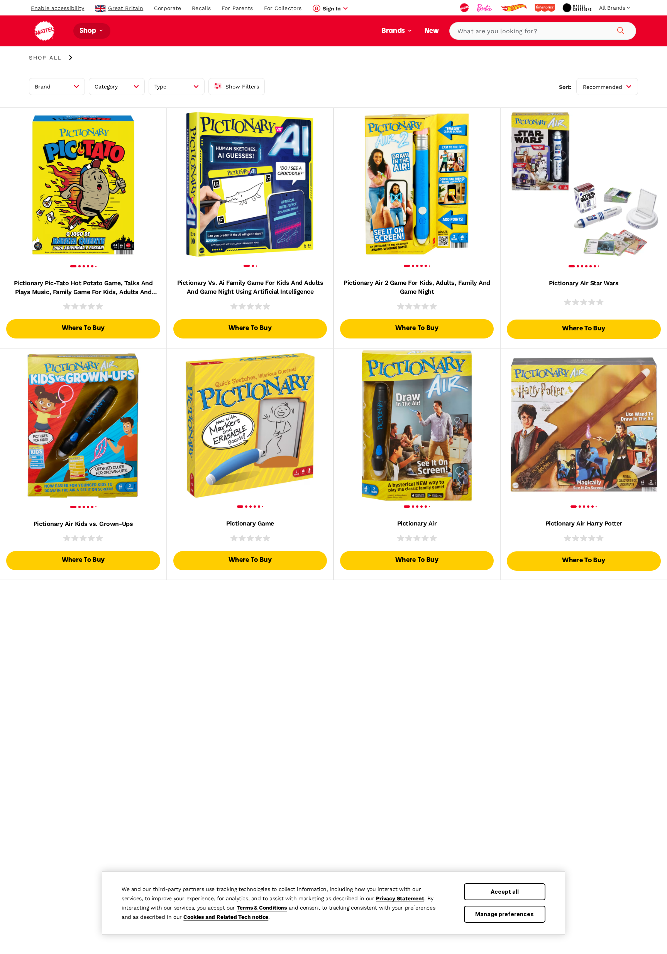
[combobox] (542, 31)
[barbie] (485, 7)
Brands (394, 31)
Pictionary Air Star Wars (583, 283)
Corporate (167, 8)
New (432, 31)
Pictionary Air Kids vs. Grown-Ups (83, 523)
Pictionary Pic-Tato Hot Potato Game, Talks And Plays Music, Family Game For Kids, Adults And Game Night (83, 287)
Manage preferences (504, 914)
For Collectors (283, 8)
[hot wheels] (514, 7)
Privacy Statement (400, 898)
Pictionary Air (417, 523)
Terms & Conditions (262, 908)
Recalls (201, 8)
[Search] (619, 29)
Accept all (505, 891)
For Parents (237, 8)
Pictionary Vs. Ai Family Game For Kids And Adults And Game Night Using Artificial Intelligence (250, 287)
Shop (89, 31)
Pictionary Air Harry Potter (583, 523)
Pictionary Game (250, 523)
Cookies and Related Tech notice (225, 917)
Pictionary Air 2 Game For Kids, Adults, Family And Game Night (417, 287)
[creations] (577, 7)
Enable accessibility (57, 8)
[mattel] (465, 7)
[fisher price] (545, 7)
